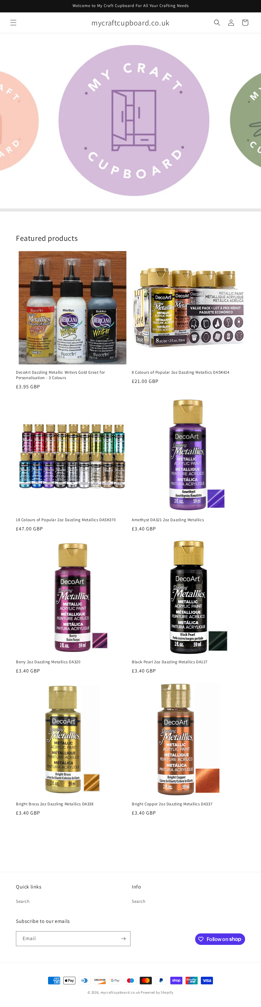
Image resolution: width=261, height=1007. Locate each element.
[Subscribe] (123, 938)
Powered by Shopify (157, 992)
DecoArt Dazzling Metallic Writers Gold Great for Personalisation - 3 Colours (60, 375)
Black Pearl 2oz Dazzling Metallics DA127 (170, 662)
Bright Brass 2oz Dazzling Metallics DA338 (55, 804)
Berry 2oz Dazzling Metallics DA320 (48, 662)
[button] (13, 23)
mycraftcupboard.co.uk (120, 992)
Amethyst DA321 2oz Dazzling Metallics (168, 519)
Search (23, 901)
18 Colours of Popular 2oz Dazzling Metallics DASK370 (66, 519)
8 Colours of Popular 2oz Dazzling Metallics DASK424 (180, 372)
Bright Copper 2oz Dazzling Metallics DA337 (172, 804)
